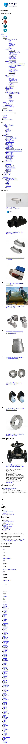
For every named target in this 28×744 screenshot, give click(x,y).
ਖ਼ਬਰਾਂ (4, 102)
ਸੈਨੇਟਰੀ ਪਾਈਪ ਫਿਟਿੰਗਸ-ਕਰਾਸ (13, 208)
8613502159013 (7, 580)
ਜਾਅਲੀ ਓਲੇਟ (12, 74)
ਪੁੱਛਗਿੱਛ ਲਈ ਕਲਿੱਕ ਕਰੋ (6, 538)
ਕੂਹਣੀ (10, 43)
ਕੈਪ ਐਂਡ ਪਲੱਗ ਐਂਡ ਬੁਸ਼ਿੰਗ (14, 93)
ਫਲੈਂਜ (7, 49)
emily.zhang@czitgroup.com (9, 488)
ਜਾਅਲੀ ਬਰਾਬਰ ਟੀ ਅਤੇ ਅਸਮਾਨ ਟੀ (17, 64)
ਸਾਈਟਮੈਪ (7, 540)
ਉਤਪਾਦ (5, 38)
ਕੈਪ (10, 42)
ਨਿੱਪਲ (10, 97)
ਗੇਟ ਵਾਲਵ (11, 83)
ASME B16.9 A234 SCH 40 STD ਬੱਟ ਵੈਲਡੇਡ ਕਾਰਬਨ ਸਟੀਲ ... (15, 409)
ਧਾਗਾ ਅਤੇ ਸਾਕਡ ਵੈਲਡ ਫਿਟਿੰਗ (12, 92)
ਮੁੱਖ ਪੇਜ (5, 36)
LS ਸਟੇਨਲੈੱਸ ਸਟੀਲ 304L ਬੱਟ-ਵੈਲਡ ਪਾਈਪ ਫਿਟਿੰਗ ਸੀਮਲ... (14, 383)
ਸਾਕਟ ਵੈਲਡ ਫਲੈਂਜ (13, 56)
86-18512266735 (7, 558)
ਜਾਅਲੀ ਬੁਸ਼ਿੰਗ (12, 73)
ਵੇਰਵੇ (11, 482)
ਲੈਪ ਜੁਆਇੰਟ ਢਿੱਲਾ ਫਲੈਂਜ (14, 52)
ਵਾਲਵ (7, 76)
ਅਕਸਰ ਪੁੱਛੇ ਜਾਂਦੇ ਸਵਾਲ (8, 106)
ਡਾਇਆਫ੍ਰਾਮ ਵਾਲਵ (13, 82)
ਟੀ (9, 47)
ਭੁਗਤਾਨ (5, 596)
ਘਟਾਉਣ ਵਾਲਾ (12, 44)
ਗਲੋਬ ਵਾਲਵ (11, 84)
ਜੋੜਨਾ (10, 95)
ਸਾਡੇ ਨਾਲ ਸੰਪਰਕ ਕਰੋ (8, 110)
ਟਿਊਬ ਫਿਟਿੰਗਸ (9, 88)
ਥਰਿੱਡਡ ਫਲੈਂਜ (12, 57)
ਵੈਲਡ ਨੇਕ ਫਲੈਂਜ (12, 58)
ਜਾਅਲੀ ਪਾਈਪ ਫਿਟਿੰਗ (11, 61)
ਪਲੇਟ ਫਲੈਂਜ (11, 53)
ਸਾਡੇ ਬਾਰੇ (5, 108)
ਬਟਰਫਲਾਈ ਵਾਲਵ (13, 79)
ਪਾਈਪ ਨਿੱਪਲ (12, 67)
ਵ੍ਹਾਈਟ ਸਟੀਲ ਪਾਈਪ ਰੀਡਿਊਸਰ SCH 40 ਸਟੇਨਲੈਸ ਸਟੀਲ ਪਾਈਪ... (14, 358)
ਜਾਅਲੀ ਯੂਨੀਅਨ (12, 69)
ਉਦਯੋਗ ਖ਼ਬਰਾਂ (9, 104)
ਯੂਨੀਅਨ (11, 101)
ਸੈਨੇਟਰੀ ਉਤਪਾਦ (9, 87)
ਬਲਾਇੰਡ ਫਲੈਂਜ (12, 51)
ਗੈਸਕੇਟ (7, 89)
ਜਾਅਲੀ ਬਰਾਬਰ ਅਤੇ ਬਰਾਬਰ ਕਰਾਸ (16, 65)
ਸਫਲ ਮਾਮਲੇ (9, 105)
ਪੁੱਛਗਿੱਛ (8, 482)
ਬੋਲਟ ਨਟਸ (8, 91)
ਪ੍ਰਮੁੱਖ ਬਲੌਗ (13, 540)
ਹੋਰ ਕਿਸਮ (11, 86)
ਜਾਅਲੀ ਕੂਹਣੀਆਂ (13, 62)
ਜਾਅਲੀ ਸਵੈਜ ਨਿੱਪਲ (13, 70)
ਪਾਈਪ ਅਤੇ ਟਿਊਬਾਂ (10, 75)
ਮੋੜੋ (10, 40)
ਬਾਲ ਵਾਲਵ (11, 78)
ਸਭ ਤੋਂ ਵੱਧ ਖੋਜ (20, 540)
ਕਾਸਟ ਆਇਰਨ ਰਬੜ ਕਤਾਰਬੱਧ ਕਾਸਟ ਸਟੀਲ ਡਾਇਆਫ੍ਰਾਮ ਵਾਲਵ (15, 465)
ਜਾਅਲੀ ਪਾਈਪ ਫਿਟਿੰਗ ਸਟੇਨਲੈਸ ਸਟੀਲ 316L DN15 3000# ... (14, 332)
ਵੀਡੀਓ (4, 109)
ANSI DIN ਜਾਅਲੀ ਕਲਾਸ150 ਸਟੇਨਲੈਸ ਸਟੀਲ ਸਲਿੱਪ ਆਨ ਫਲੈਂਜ (15, 435)
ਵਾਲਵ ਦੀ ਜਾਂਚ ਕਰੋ (13, 80)
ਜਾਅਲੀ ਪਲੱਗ (12, 71)
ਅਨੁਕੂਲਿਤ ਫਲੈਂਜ (12, 60)
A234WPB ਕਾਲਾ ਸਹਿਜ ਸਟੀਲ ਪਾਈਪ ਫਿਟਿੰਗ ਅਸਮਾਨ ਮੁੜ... (14, 233)
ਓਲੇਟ (10, 99)
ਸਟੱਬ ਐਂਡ (11, 45)
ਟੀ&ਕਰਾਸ (11, 100)
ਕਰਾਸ (10, 48)
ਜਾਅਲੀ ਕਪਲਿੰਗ (12, 66)
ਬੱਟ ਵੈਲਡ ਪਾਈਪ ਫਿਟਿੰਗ (11, 39)
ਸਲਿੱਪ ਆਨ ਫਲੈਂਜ (13, 54)
